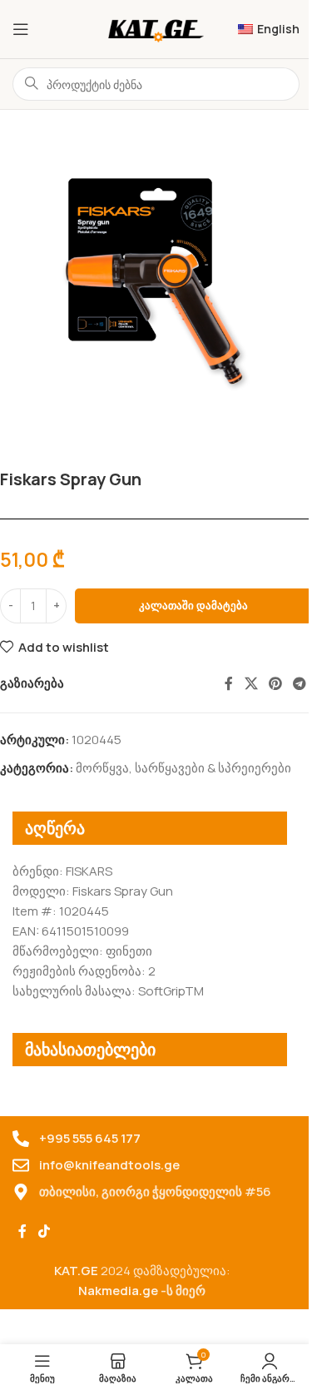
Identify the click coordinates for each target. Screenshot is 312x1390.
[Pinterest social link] (275, 683)
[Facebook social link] (229, 683)
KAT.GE (76, 1270)
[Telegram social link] (300, 683)
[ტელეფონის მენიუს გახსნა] (20, 29)
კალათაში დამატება (193, 605)
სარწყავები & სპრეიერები (213, 768)
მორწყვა (102, 768)
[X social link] (251, 683)
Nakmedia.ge (118, 1290)
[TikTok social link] (43, 1231)
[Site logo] (156, 28)
